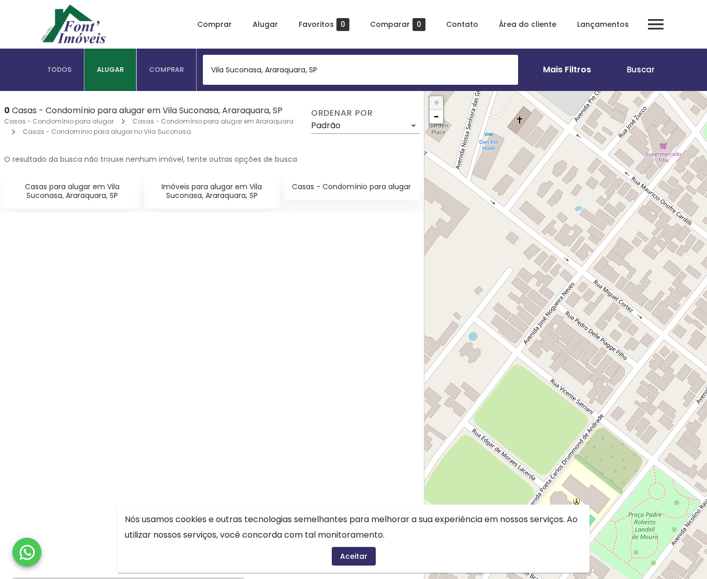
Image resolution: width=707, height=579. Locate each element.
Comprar (214, 24)
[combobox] (360, 70)
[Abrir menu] (655, 24)
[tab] (59, 70)
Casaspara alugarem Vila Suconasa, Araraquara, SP (72, 191)
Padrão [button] (326, 125)
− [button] (436, 116)
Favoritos (322, 24)
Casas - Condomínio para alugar (59, 121)
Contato (462, 24)
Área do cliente (527, 24)
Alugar (265, 24)
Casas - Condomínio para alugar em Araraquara (212, 121)
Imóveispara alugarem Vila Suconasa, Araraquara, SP (211, 191)
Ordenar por (342, 113)
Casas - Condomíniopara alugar (351, 186)
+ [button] (436, 102)
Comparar (395, 24)
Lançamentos (603, 24)
